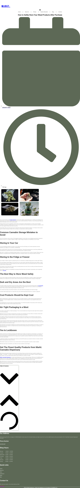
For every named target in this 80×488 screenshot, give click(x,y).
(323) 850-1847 (2, 444)
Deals (1, 475)
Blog (53, 12)
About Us (27, 12)
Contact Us (2, 473)
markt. (6, 6)
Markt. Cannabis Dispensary (5, 357)
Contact (60, 12)
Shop (1, 471)
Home (19, 12)
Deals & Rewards (44, 12)
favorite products (12, 219)
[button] (40, 10)
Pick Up (34, 12)
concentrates (40, 285)
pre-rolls (4, 270)
